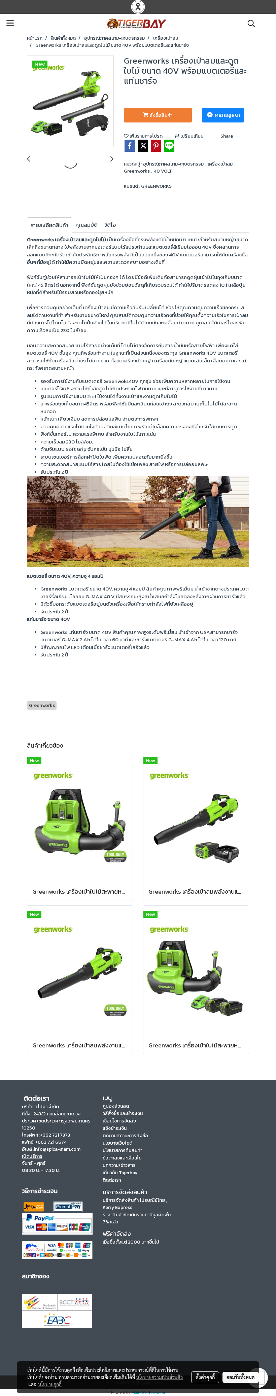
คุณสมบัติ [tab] (86, 225)
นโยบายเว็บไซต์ (117, 1143)
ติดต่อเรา (112, 1180)
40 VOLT (163, 171)
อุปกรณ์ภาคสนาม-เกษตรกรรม (174, 164)
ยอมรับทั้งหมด (241, 1377)
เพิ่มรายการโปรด (146, 136)
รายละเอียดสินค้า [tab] (49, 225)
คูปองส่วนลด (116, 1106)
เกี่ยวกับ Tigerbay (120, 1172)
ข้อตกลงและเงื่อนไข (122, 1157)
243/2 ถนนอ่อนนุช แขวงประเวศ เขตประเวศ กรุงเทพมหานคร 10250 (56, 1121)
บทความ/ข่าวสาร (119, 1165)
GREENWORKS (156, 186)
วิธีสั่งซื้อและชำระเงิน (123, 1113)
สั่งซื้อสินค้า (160, 115)
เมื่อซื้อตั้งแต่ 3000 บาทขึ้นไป (131, 1242)
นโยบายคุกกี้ (50, 1384)
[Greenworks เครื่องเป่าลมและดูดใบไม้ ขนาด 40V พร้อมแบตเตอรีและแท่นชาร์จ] (70, 101)
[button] (249, 23)
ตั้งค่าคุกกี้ (205, 1377)
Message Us (227, 115)
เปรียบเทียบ (191, 136)
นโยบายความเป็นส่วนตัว (159, 1377)
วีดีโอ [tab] (110, 225)
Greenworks (137, 171)
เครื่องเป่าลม (221, 164)
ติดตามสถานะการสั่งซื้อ (125, 1135)
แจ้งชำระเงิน (115, 1128)
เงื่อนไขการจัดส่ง (119, 1120)
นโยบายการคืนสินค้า (122, 1150)
